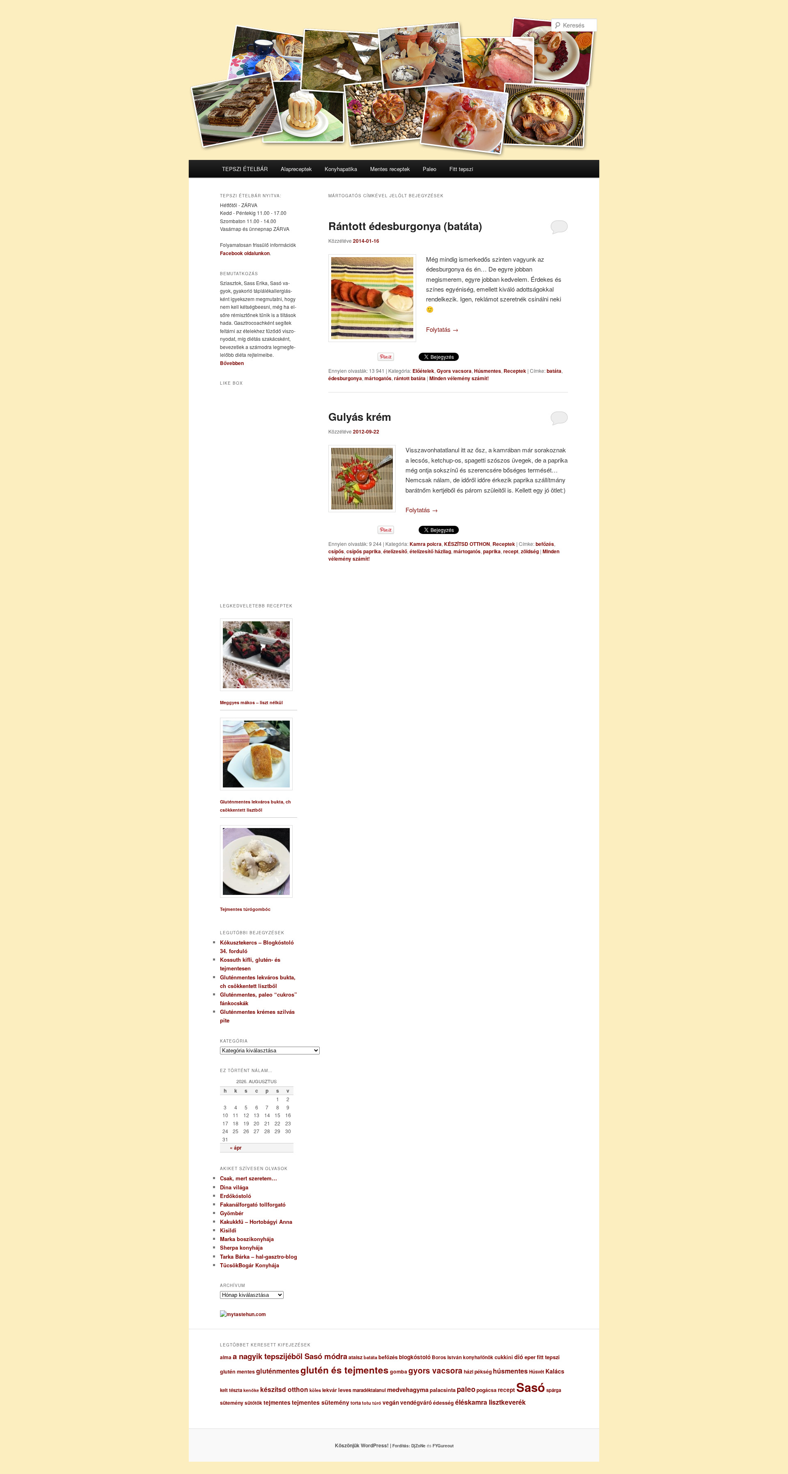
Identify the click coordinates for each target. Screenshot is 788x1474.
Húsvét (536, 1371)
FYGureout (443, 1446)
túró (376, 1403)
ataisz (355, 1357)
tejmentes (277, 1402)
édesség (443, 1402)
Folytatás (442, 329)
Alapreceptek (296, 169)
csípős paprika (363, 551)
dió (518, 1357)
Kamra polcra (426, 544)
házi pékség (478, 1371)
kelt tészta (231, 1390)
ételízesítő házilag (430, 551)
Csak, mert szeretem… (248, 1178)
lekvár (329, 1390)
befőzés (545, 544)
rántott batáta (410, 378)
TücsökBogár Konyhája (249, 1265)
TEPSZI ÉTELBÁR (245, 169)
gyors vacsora (435, 1370)
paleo (466, 1389)
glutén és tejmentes (344, 1369)
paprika (492, 551)
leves (344, 1390)
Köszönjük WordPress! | (373, 1445)
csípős (336, 551)
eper (530, 1357)
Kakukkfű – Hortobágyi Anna (256, 1221)
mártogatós (378, 378)
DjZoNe (418, 1446)
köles (315, 1390)
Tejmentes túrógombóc (245, 909)
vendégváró (416, 1402)
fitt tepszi (548, 1357)
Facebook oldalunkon (245, 253)
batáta (554, 370)
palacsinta (443, 1390)
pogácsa (486, 1390)
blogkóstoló (415, 1357)
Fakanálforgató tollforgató (253, 1204)
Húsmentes (487, 370)
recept (510, 551)
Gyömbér (231, 1213)
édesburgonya (345, 378)
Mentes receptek (390, 169)
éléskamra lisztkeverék (490, 1402)
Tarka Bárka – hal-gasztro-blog (258, 1256)
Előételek (423, 370)
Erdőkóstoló (235, 1196)
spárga (553, 1390)
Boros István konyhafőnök (462, 1357)
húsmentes (510, 1371)
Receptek (515, 370)
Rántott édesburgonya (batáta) (405, 225)
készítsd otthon (284, 1389)
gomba (398, 1371)
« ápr (236, 1147)
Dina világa (234, 1187)
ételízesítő (395, 551)
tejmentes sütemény (320, 1402)
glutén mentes (237, 1371)
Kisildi (228, 1230)
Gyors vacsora (454, 370)
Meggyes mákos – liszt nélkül (251, 702)
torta (355, 1402)
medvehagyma (407, 1389)
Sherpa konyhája (241, 1247)
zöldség (530, 551)
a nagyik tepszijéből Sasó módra (290, 1356)
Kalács (554, 1371)
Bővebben (232, 363)
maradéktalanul (369, 1390)
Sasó (530, 1387)
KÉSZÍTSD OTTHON (467, 544)
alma (225, 1357)
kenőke (251, 1390)
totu (366, 1403)
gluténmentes (277, 1371)
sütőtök (253, 1402)
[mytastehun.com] (243, 1314)
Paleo (429, 169)
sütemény (231, 1402)
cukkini (504, 1357)
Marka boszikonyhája (247, 1239)
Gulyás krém (359, 416)
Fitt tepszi (461, 169)
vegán (391, 1402)
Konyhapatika (341, 169)
